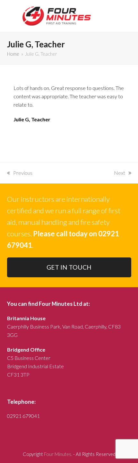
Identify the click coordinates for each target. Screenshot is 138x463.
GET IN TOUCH (69, 267)
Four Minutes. (58, 454)
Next (119, 173)
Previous (19, 173)
